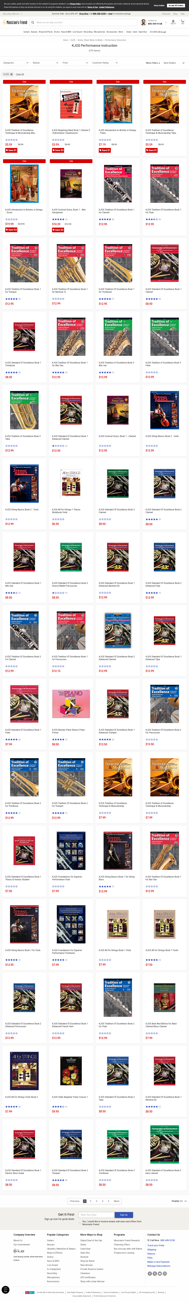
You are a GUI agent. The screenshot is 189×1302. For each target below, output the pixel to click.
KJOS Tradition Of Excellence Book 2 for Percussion (163, 731)
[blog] (28, 1251)
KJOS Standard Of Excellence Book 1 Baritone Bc (164, 1098)
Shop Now (83, 14)
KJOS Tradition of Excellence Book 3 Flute (163, 364)
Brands (36, 62)
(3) (113, 219)
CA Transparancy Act (147, 1292)
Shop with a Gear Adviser (92, 1281)
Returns (151, 1253)
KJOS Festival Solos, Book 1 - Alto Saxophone (69, 211)
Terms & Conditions (110, 1292)
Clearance (85, 1273)
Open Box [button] (142, 32)
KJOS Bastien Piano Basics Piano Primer (68, 731)
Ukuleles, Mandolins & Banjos (61, 1248)
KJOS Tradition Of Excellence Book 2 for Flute (116, 1025)
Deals (83, 1244)
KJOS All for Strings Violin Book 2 (21, 1097)
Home (65, 40)
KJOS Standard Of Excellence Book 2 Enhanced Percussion (23, 1025)
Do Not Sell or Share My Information (50, 1292)
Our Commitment (22, 1244)
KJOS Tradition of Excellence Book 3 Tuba (23, 437)
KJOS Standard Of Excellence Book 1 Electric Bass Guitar (23, 1171)
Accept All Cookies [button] (176, 6)
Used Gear (85, 1248)
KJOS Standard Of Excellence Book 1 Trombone (23, 364)
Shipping (151, 1249)
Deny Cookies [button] (159, 6)
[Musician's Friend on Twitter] (154, 1273)
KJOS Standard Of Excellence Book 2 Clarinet (164, 511)
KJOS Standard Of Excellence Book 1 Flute (23, 731)
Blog (175, 14)
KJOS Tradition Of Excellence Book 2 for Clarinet (23, 658)
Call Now (160, 1240)
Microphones (99, 32)
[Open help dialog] (5, 1290)
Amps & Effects (46, 32)
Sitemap (161, 1292)
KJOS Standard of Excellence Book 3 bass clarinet (163, 1171)
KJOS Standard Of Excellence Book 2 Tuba (117, 1098)
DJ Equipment (54, 1269)
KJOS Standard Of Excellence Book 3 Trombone (117, 1171)
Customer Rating (100, 62)
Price (65, 62)
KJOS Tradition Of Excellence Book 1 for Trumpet (23, 290)
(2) (19, 372)
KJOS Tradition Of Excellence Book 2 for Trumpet (70, 804)
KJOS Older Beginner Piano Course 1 (70, 1097)
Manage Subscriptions (158, 1266)
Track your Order (155, 1245)
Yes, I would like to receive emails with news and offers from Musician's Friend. (111, 1223)
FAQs (150, 1257)
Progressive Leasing (124, 1252)
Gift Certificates (88, 1277)
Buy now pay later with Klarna (128, 1248)
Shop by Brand (87, 1261)
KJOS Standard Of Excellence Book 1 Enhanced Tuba (164, 658)
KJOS (73, 40)
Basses (34, 32)
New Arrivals (86, 1265)
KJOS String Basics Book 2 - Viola (21, 509)
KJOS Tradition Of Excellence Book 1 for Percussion (70, 658)
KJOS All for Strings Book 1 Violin (162, 950)
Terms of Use (92, 7)
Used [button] (135, 32)
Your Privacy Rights (128, 1292)
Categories (8, 62)
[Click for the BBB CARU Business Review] (29, 1292)
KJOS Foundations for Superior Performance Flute (67, 878)
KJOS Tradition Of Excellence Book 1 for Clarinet (116, 211)
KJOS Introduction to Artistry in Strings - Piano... (117, 131)
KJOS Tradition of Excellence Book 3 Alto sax (116, 364)
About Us (18, 1240)
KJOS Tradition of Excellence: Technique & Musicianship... (113, 804)
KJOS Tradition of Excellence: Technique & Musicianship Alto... (20, 131)
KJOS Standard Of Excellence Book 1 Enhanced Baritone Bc (117, 584)
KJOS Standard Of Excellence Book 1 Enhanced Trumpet (117, 731)
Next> (117, 1201)
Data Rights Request (75, 1292)
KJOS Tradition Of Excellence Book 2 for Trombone (23, 804)
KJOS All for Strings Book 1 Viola (115, 950)
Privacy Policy (75, 4)
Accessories (112, 32)
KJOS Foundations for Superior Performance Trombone (67, 951)
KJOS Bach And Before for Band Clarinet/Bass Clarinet (161, 1025)
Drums (57, 32)
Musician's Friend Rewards (127, 1240)
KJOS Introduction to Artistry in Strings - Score (24, 211)
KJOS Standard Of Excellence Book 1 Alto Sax (23, 584)
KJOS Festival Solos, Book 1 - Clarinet (117, 436)
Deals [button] (128, 32)
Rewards (166, 14)
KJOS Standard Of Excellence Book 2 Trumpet (70, 1171)
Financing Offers (122, 1244)
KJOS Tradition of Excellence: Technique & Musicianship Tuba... (161, 131)
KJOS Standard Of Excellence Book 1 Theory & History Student (23, 878)
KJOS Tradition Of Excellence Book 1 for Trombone (116, 290)
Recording (88, 32)
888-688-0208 (99, 14)
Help (183, 14)
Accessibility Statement (82, 1296)
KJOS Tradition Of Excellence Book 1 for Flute (163, 211)
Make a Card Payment (158, 1262)
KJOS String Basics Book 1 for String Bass (117, 878)
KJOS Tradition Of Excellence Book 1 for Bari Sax (163, 878)
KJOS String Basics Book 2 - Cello (162, 436)
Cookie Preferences (106, 7)
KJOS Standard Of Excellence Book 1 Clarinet (164, 290)
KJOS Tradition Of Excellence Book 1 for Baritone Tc (70, 290)
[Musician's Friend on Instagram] (164, 1273)
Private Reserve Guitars (91, 1269)
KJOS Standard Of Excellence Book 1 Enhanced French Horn (70, 1025)
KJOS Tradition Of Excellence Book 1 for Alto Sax (70, 364)
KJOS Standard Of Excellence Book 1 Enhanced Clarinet (70, 437)
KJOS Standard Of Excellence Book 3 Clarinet (117, 511)
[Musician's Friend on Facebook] (149, 1273)
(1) (66, 219)
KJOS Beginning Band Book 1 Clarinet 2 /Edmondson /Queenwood (71, 131)
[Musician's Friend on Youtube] (159, 1273)
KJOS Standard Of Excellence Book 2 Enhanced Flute (164, 584)
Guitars (27, 32)
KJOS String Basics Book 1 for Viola (22, 950)
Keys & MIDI (66, 32)
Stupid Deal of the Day (91, 1240)
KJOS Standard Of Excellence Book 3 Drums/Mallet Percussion (70, 584)
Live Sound (77, 32)
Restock (84, 1257)
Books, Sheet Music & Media (90, 40)
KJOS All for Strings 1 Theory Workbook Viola (66, 511)
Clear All (20, 74)
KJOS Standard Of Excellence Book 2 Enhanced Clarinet (117, 658)
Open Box (85, 1252)
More (121, 32)
